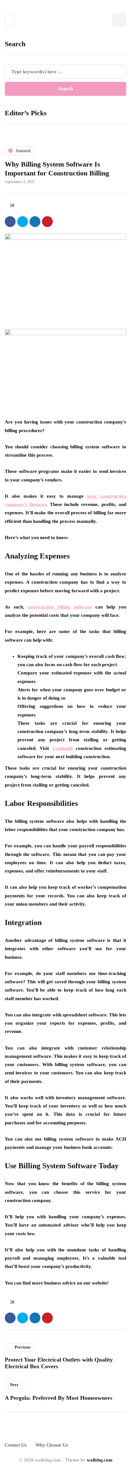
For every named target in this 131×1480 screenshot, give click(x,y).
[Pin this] (47, 221)
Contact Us (16, 1445)
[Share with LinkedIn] (35, 221)
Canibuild (62, 748)
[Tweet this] (22, 221)
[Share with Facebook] (10, 221)
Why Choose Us (52, 1445)
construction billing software (60, 606)
